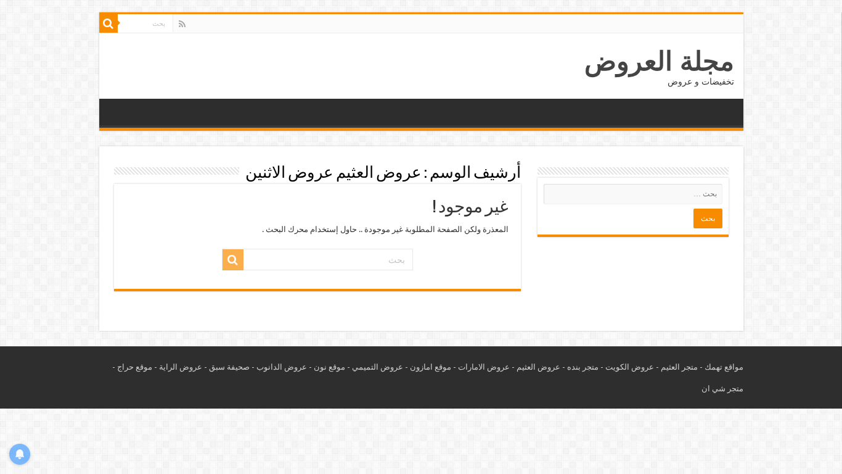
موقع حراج (134, 367)
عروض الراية (180, 367)
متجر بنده (583, 367)
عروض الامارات (484, 367)
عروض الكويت (629, 367)
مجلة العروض (659, 61)
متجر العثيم (679, 367)
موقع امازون (430, 367)
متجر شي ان (722, 388)
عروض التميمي (377, 367)
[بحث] (108, 23)
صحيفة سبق (229, 367)
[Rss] (182, 24)
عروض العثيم (538, 367)
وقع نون (327, 367)
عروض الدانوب (281, 367)
